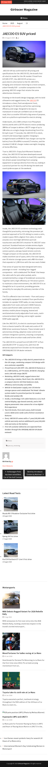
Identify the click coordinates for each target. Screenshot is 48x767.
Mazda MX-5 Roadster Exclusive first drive (18, 513)
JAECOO (33, 100)
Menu (25, 18)
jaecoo (10, 446)
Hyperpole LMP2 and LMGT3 (14, 717)
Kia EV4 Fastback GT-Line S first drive (17, 559)
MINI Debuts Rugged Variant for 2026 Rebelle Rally (22, 612)
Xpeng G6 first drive (10, 536)
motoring (17, 446)
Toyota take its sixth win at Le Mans (18, 692)
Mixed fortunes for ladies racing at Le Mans (21, 653)
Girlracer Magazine (24, 9)
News (10, 441)
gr (18, 38)
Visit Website (7, 466)
